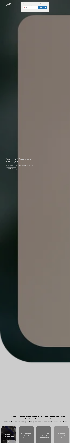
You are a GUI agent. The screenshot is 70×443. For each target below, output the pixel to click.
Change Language (42, 7)
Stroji (17, 4)
